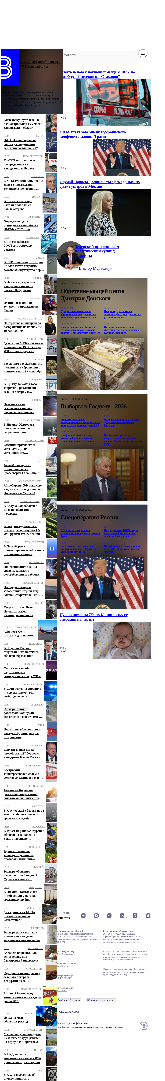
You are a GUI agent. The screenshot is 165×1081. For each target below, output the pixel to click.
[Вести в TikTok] (148, 915)
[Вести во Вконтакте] (122, 915)
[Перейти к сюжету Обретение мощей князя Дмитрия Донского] (102, 364)
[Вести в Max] (96, 915)
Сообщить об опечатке (69, 1000)
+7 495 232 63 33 (64, 978)
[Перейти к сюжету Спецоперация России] (102, 583)
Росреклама (62, 990)
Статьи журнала (69, 1011)
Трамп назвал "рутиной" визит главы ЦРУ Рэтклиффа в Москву (32, 66)
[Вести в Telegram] (109, 915)
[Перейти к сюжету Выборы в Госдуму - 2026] (102, 475)
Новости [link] (70, 55)
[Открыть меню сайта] (142, 53)
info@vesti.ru (62, 966)
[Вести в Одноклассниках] (135, 915)
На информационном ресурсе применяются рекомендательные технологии (90, 1027)
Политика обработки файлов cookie (72, 1023)
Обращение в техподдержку (101, 1000)
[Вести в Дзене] (83, 915)
